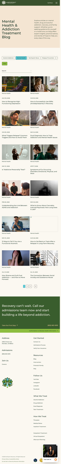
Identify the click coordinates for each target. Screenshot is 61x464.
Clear (4, 63)
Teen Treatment (38, 409)
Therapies (36, 420)
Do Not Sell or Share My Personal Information (13, 461)
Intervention (37, 362)
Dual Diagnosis (37, 406)
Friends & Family (38, 365)
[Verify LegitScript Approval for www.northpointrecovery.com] (35, 460)
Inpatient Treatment (39, 426)
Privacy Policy (5, 459)
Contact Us (36, 342)
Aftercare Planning (39, 439)
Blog (34, 359)
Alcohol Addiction (38, 399)
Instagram (36, 382)
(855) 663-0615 (6, 354)
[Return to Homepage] (9, 2)
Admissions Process (39, 345)
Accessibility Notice (14, 459)
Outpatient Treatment (40, 433)
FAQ (34, 368)
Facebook (36, 389)
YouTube (36, 379)
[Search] (31, 71)
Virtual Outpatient (39, 436)
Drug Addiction (38, 403)
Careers (4, 364)
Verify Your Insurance (39, 348)
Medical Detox (37, 423)
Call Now (50, 3)
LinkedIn (36, 386)
